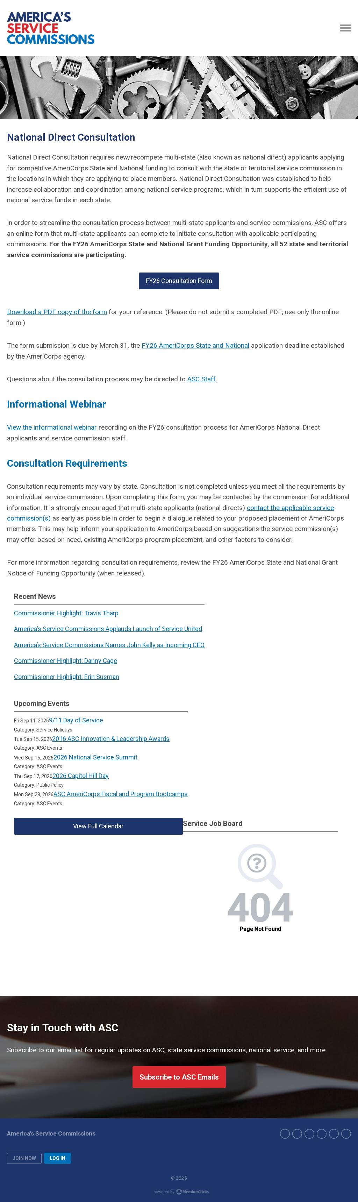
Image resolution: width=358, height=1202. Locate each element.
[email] (346, 1134)
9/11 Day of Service (76, 720)
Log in (57, 1158)
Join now (24, 1158)
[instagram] (309, 1134)
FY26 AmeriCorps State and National (195, 345)
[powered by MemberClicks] (179, 1192)
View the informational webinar (52, 427)
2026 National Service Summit (95, 757)
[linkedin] (322, 1134)
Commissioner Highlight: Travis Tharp (66, 613)
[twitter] (297, 1134)
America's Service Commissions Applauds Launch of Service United (108, 628)
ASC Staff (201, 379)
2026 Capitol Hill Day (80, 775)
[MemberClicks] (50, 28)
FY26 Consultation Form (179, 280)
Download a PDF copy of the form (57, 312)
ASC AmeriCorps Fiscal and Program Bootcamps (120, 794)
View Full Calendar (98, 826)
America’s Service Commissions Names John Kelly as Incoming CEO (109, 645)
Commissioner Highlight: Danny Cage (65, 660)
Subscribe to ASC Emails (179, 1077)
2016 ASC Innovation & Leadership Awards (111, 738)
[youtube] (334, 1134)
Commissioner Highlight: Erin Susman (66, 676)
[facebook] (285, 1134)
